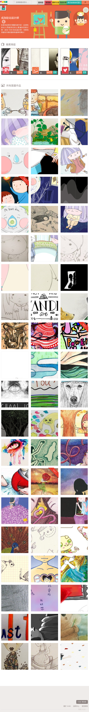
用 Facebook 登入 (74, 2)
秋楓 (74, 423)
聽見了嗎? (14, 248)
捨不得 (44, 481)
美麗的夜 (74, 510)
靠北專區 (14, 61)
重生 (14, 336)
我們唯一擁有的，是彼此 (74, 306)
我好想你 (44, 598)
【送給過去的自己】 (14, 277)
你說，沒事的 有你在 (14, 190)
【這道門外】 (74, 277)
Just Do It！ (14, 627)
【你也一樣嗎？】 (14, 131)
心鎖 (14, 569)
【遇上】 (44, 248)
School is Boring (14, 394)
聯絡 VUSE (82, 709)
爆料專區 (44, 61)
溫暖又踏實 (74, 627)
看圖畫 (48, 2)
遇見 (74, 540)
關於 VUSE (67, 706)
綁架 (44, 656)
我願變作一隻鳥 (44, 336)
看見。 (14, 452)
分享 (25, 72)
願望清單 (44, 102)
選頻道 (40, 2)
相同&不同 (14, 656)
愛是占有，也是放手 (74, 569)
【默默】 (44, 131)
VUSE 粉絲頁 (82, 702)
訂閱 (19, 72)
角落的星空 (74, 481)
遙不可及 (44, 452)
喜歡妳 (14, 510)
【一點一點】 (44, 190)
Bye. (14, 481)
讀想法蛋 (55, 2)
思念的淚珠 (44, 365)
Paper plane (74, 656)
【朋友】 (74, 219)
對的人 (74, 248)
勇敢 (14, 365)
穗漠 (74, 102)
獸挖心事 (44, 423)
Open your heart (44, 569)
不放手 (14, 102)
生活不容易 (74, 131)
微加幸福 (14, 540)
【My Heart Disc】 (14, 219)
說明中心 (76, 706)
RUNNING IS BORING (74, 394)
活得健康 (14, 598)
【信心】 (14, 161)
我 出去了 (74, 190)
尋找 (44, 394)
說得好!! (44, 161)
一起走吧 (44, 277)
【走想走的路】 (74, 161)
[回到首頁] (85, 3)
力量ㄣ (74, 336)
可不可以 (44, 540)
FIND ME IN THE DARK (74, 365)
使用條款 (85, 706)
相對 (14, 423)
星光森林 (44, 219)
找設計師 (63, 2)
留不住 (14, 306)
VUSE (3, 2)
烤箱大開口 (74, 598)
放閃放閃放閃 (74, 61)
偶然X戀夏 (44, 510)
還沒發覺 (74, 452)
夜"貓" (44, 627)
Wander (44, 306)
